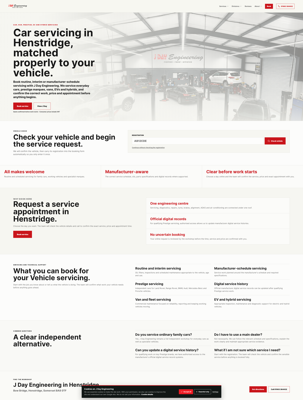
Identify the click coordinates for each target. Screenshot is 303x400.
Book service (22, 106)
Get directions (258, 389)
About (257, 6)
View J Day (42, 106)
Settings (215, 392)
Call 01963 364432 (279, 389)
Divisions (235, 6)
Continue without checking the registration (148, 147)
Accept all (187, 392)
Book (269, 6)
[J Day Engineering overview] (18, 6)
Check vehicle (277, 141)
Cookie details (147, 394)
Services (222, 6)
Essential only (204, 392)
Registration (138, 135)
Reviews (248, 6)
